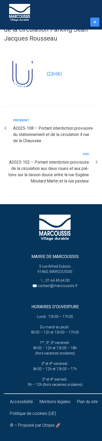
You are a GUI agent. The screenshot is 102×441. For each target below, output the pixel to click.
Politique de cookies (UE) (33, 413)
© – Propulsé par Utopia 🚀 (35, 425)
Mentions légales (54, 401)
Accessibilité (21, 401)
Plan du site (87, 401)
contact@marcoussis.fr (58, 286)
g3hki (54, 74)
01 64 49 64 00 (58, 280)
